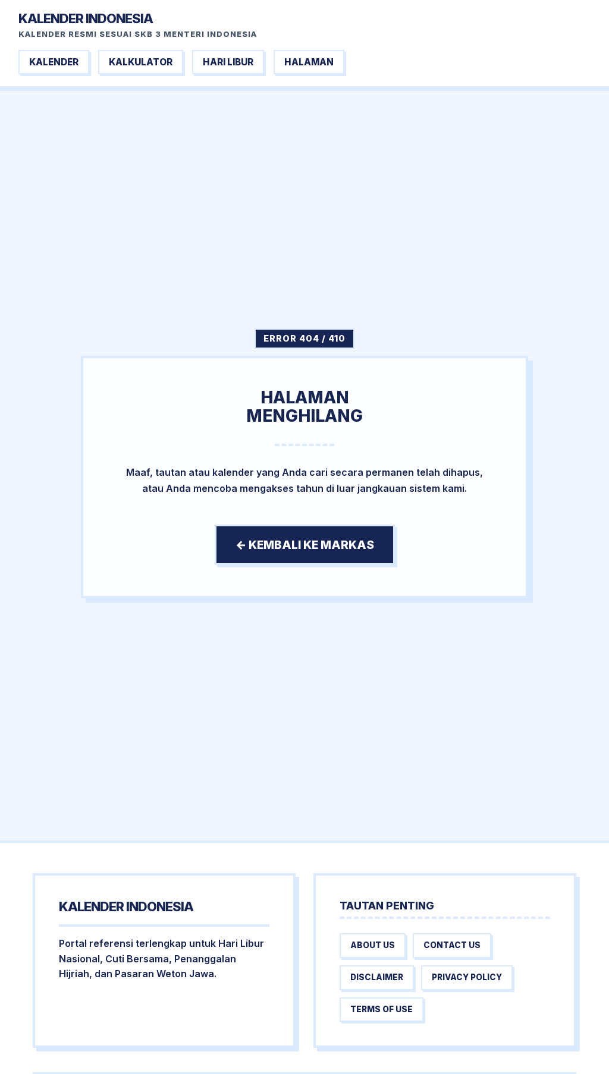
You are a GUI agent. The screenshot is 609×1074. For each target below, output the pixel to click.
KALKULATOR (140, 62)
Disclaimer (376, 977)
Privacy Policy (467, 977)
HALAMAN (309, 62)
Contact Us (452, 945)
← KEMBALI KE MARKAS (305, 545)
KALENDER (54, 62)
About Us (372, 945)
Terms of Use (381, 1009)
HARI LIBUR (228, 62)
